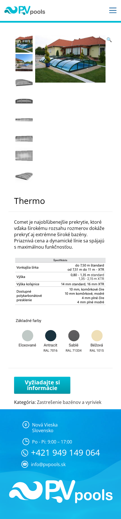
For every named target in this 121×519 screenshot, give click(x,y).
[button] (109, 39)
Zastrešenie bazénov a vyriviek (69, 402)
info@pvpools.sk (48, 464)
